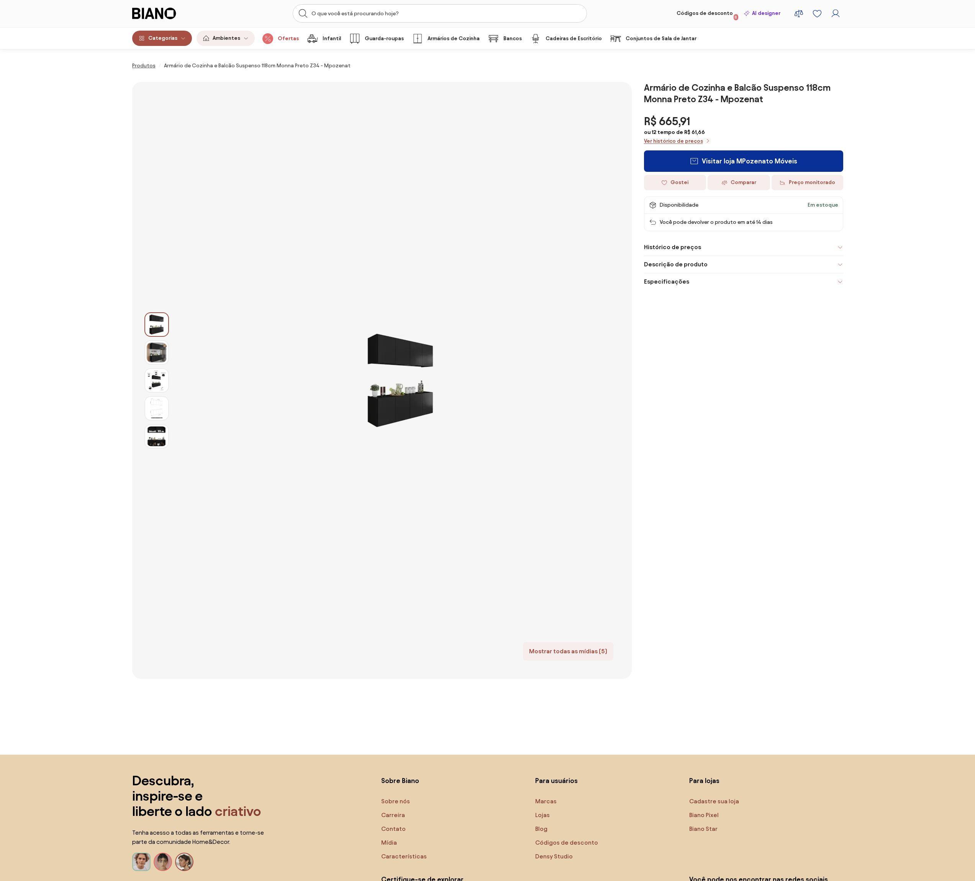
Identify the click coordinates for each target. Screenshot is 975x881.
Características (404, 856)
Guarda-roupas (384, 38)
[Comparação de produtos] (798, 13)
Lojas (542, 815)
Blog (541, 829)
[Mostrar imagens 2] (156, 352)
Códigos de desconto (707, 15)
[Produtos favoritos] (817, 13)
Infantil (332, 38)
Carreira (393, 815)
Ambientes (226, 38)
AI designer (766, 13)
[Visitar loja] (400, 380)
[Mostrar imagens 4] (156, 408)
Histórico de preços (672, 247)
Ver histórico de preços (673, 141)
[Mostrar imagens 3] (156, 380)
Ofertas (288, 38)
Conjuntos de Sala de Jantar (661, 38)
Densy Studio (554, 856)
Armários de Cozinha (454, 38)
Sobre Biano (400, 780)
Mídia (389, 842)
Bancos (512, 38)
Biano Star (703, 829)
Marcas (546, 801)
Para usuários (556, 780)
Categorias (162, 38)
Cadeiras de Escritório (574, 38)
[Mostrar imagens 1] (156, 324)
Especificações (666, 281)
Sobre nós (395, 801)
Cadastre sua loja (714, 801)
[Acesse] (835, 13)
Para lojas (704, 780)
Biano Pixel (704, 815)
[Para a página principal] (170, 13)
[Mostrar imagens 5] (156, 436)
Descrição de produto (676, 264)
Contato (393, 829)
